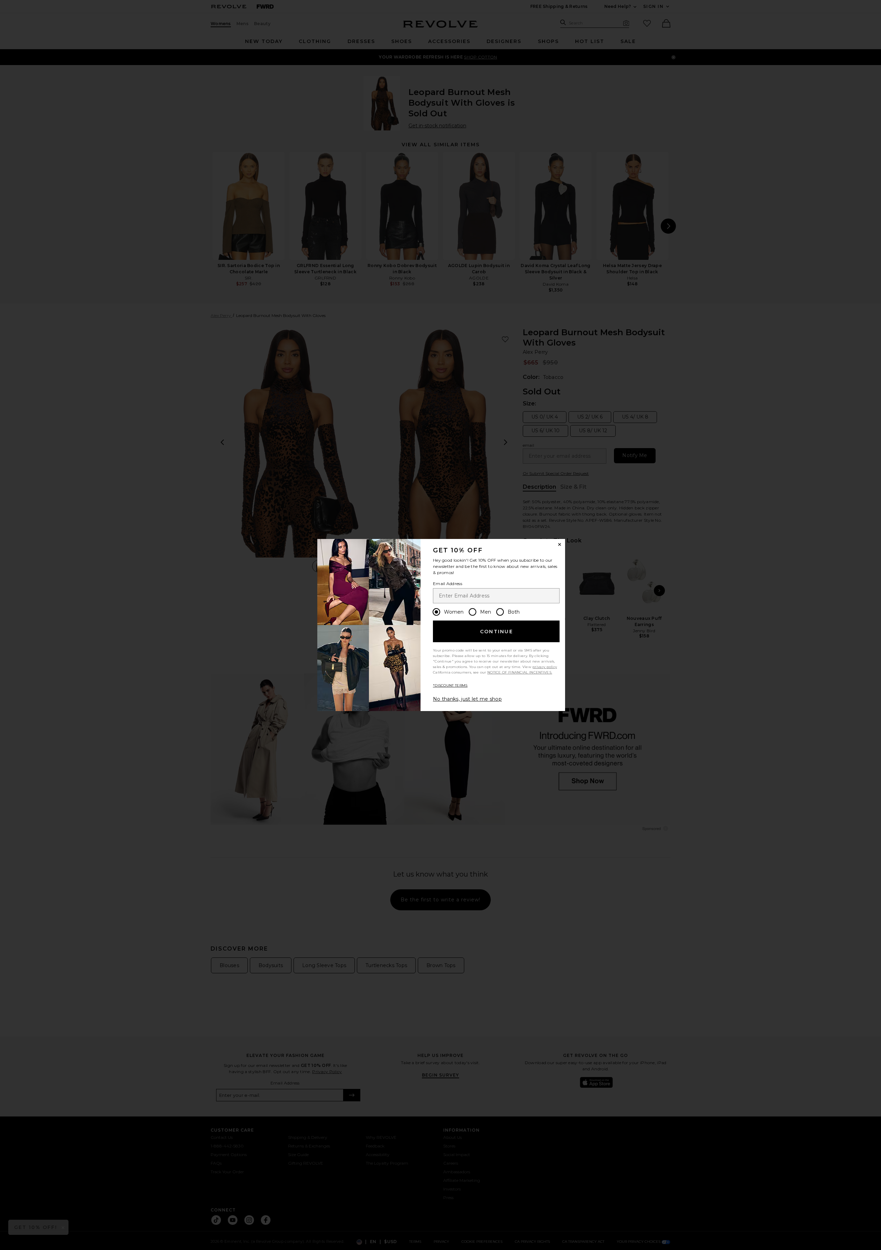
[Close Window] (559, 544)
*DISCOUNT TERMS (450, 685)
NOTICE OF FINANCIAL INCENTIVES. (519, 672)
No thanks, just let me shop (467, 699)
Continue (496, 631)
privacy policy (544, 667)
